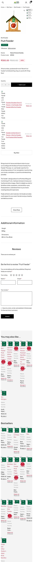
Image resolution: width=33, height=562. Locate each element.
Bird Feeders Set (3, 442)
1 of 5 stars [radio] (11, 275)
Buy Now (16, 153)
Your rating (4, 275)
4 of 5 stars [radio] (19, 275)
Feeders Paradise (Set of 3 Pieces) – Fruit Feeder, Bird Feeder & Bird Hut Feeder (14, 105)
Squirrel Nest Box (22, 516)
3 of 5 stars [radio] (16, 275)
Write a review (12, 48)
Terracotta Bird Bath (10, 444)
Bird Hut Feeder (29, 473)
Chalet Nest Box (16, 514)
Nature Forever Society (16, 53)
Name (3, 278)
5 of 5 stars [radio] (22, 275)
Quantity (3, 81)
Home (2, 7)
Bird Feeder (17, 7)
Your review (5, 290)
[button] (24, 10)
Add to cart (22, 85)
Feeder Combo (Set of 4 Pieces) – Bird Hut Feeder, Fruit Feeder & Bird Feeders (14, 135)
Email (19, 278)
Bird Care (9, 7)
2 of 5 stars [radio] (14, 275)
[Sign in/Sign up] (26, 2)
